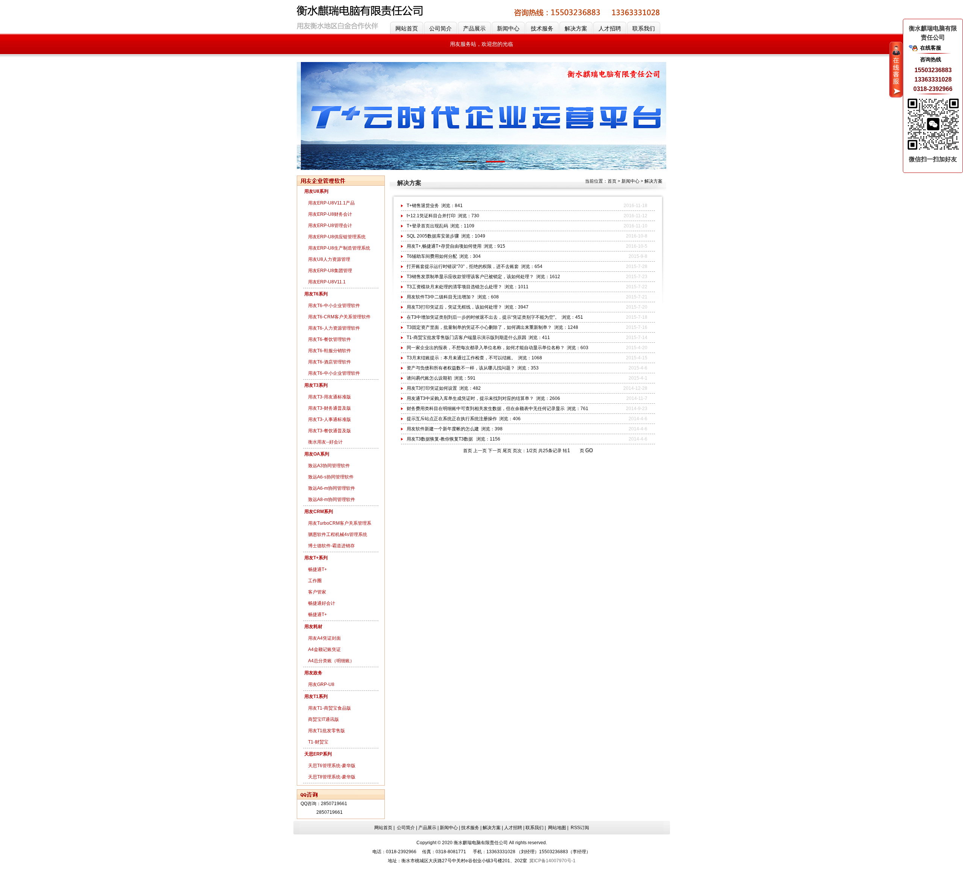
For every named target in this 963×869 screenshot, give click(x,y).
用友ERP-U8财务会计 (330, 214)
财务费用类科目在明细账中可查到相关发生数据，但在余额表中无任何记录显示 (486, 408)
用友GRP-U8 (321, 684)
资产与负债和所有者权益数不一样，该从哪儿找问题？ (461, 368)
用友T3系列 (316, 385)
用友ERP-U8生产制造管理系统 (339, 248)
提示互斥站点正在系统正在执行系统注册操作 (452, 418)
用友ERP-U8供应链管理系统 (337, 236)
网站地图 (557, 827)
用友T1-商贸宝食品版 (329, 708)
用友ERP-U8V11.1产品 (331, 203)
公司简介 (440, 28)
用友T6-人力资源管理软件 (334, 328)
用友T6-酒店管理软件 (329, 362)
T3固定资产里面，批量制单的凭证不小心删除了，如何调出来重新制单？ (479, 327)
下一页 (494, 450)
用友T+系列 (316, 557)
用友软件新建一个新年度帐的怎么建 (443, 428)
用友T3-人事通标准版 (329, 419)
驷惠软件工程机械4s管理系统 (337, 534)
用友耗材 (313, 626)
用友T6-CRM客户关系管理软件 (339, 316)
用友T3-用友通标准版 (329, 397)
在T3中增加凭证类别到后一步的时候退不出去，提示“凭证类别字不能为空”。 (483, 317)
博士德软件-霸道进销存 (331, 545)
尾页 (507, 450)
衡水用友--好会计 (325, 442)
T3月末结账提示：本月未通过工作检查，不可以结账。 (461, 357)
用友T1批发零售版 (326, 730)
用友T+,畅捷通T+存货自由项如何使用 (444, 246)
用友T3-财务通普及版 (329, 408)
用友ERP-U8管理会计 (330, 225)
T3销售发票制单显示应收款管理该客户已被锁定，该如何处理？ (470, 276)
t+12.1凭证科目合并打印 (431, 215)
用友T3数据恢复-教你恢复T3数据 (440, 439)
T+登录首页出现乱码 (427, 226)
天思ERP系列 (318, 754)
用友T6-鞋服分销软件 (329, 350)
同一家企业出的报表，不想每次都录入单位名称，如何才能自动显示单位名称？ (486, 347)
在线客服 (930, 48)
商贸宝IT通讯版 (323, 719)
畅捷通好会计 (321, 603)
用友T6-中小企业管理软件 (334, 305)
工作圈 (315, 580)
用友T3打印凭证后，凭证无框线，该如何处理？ (454, 307)
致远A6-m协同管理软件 (331, 488)
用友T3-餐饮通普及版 (329, 430)
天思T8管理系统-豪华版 (331, 777)
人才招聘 (609, 28)
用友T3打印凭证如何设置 (432, 388)
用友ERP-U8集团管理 (330, 270)
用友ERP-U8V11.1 (327, 282)
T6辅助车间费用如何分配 (432, 256)
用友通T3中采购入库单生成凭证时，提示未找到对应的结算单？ (470, 398)
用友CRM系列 (318, 511)
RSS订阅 (580, 827)
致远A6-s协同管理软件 (331, 477)
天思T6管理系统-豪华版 (331, 765)
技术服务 (542, 28)
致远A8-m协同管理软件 (331, 499)
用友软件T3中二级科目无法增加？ (441, 297)
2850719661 (334, 803)
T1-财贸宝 (318, 742)
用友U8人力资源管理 (329, 259)
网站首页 (406, 28)
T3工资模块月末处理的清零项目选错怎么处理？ (454, 286)
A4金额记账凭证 (324, 649)
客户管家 (317, 592)
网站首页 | (385, 827)
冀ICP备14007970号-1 (552, 860)
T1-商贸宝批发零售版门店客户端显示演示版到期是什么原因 (466, 337)
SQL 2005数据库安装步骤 (433, 236)
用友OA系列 (316, 454)
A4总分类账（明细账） (331, 660)
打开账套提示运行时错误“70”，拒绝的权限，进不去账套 (463, 266)
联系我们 (643, 28)
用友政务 (313, 672)
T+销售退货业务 (423, 205)
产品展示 (474, 28)
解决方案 (576, 28)
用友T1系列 (316, 696)
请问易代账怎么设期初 (429, 378)
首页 (612, 181)
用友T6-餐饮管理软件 (329, 339)
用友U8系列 (316, 191)
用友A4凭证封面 (324, 638)
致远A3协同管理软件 (329, 465)
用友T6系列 (316, 294)
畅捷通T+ (317, 569)
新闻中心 (508, 28)
